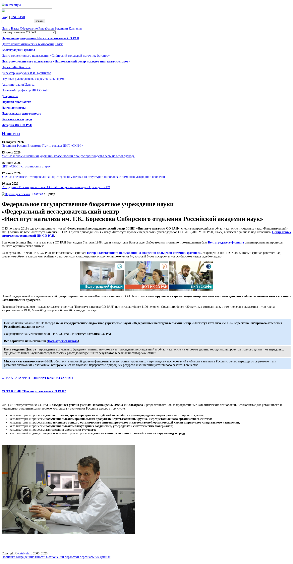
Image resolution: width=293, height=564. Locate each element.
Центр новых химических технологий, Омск (32, 44)
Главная (37, 194)
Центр (6, 28)
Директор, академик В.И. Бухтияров (26, 73)
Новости (11, 133)
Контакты (75, 28)
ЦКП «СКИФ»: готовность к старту (26, 166)
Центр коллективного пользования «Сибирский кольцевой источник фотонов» (56, 55)
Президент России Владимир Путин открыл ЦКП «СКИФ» (42, 145)
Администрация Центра (18, 84)
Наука (15, 28)
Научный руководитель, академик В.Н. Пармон (34, 78)
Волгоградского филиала (226, 242)
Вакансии (61, 28)
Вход (5, 17)
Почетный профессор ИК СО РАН (25, 90)
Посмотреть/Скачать (63, 341)
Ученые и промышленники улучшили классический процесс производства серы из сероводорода (68, 156)
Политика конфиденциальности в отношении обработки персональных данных (56, 557)
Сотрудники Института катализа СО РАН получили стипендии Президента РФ (56, 187)
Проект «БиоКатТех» (16, 67)
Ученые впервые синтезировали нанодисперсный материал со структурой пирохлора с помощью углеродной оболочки (83, 176)
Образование (29, 28)
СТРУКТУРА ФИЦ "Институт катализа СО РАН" (38, 377)
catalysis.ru (25, 553)
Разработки (46, 28)
